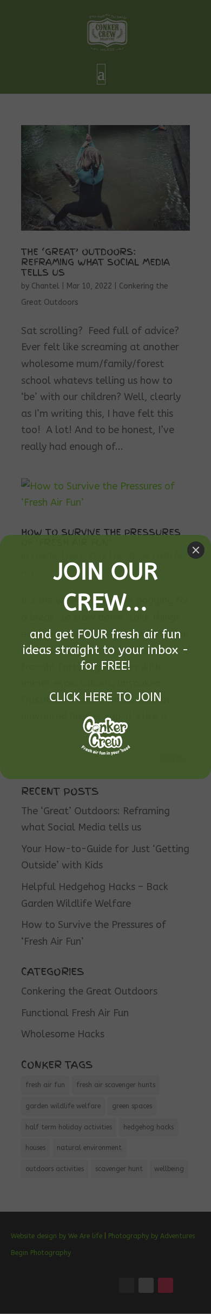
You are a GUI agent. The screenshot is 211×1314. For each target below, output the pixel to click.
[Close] (196, 550)
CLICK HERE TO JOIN (105, 697)
